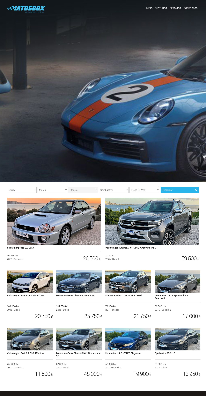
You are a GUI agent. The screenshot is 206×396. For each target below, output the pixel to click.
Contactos (191, 8)
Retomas (175, 8)
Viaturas (161, 8)
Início (149, 8)
